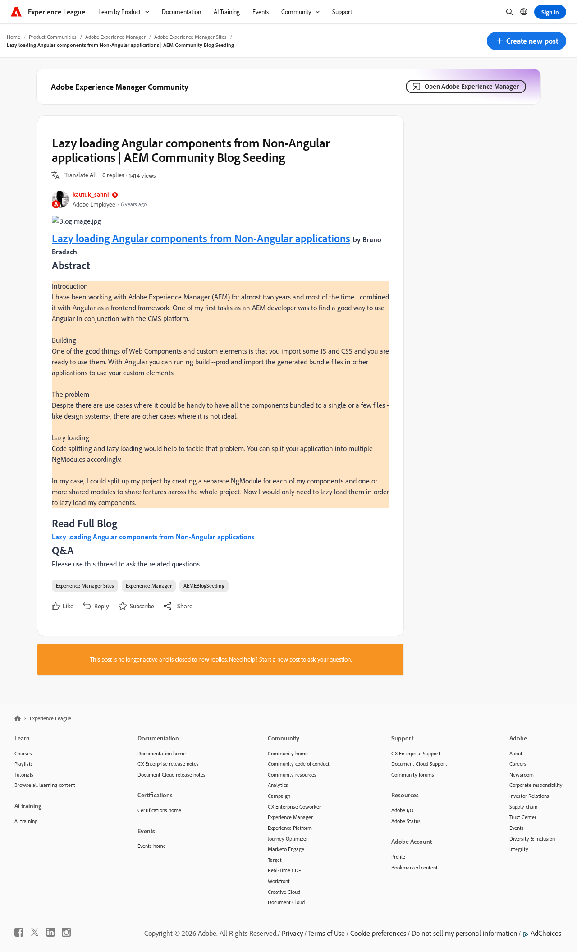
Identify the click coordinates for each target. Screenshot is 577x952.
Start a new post (279, 659)
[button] (526, 41)
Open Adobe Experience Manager (472, 86)
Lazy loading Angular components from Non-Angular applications (201, 238)
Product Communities (53, 36)
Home (13, 36)
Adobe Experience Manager (115, 36)
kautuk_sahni (91, 194)
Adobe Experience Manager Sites (190, 36)
